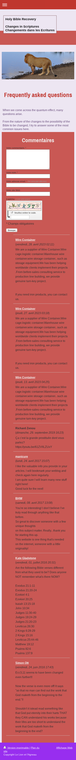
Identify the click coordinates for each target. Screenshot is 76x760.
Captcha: (18, 199)
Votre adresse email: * (26, 181)
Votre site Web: (13, 190)
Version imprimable (18, 747)
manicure (21, 456)
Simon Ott (22, 662)
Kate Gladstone (25, 558)
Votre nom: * (12, 172)
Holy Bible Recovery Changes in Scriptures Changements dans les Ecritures (30, 24)
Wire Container (25, 239)
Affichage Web (64, 747)
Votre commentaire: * (16, 148)
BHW (18, 498)
